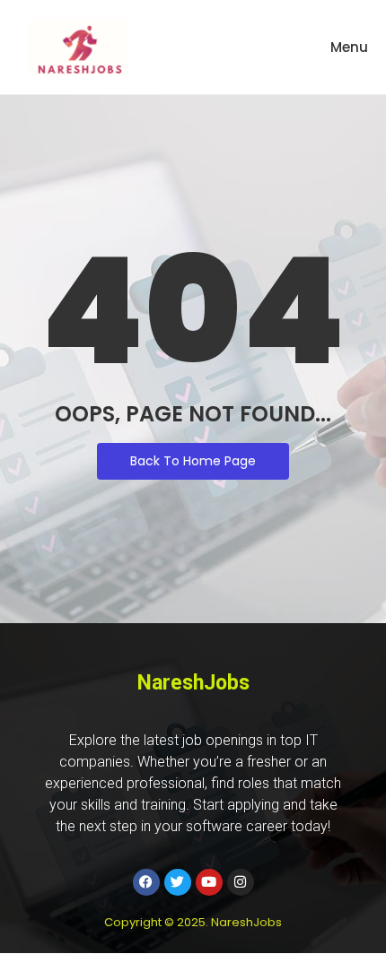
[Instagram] (240, 882)
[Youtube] (209, 882)
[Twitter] (177, 882)
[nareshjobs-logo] (78, 46)
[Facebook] (146, 882)
